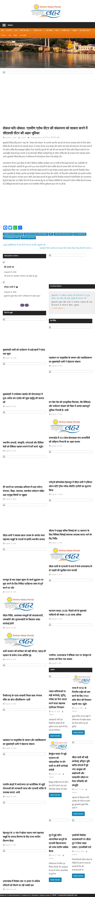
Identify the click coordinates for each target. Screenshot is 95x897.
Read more (55, 736)
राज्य (15, 31)
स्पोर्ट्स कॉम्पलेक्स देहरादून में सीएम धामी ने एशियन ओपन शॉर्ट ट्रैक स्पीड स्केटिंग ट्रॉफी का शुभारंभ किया (70, 486)
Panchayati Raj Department (36, 234)
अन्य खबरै (23, 35)
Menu (10, 25)
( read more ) (58, 308)
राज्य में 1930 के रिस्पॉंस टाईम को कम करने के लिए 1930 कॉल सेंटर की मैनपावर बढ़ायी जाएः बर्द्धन (81, 695)
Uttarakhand (79, 234)
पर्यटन (57, 31)
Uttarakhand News (11, 237)
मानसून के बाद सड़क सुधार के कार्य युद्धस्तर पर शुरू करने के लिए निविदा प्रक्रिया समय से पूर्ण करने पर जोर (23, 583)
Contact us (26, 895)
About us (3, 895)
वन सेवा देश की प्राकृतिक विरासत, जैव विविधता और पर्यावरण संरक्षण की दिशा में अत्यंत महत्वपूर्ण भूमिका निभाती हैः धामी (70, 406)
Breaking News (36, 138)
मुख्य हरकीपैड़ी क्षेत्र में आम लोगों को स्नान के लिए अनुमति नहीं (24, 245)
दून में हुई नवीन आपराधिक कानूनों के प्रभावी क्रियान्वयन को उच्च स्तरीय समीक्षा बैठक (58, 843)
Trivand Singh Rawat (63, 234)
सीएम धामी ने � (11, 267)
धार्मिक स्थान (66, 31)
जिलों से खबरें (8, 313)
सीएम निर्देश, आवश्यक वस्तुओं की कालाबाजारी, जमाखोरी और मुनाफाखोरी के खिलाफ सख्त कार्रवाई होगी (23, 619)
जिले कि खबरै (24, 31)
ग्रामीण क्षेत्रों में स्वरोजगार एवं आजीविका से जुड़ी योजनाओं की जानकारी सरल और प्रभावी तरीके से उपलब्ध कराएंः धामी (24, 788)
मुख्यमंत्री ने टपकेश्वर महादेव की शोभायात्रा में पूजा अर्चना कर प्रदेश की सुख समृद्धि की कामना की (23, 398)
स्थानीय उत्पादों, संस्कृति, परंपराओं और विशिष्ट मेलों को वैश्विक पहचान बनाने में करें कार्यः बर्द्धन (71, 297)
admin (23, 138)
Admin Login (45, 895)
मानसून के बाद (10, 287)
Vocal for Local (28, 237)
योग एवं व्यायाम (85, 31)
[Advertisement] (47, 206)
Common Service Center (13, 234)
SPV (51, 234)
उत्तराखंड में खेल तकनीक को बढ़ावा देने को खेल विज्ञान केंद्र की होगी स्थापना (65, 248)
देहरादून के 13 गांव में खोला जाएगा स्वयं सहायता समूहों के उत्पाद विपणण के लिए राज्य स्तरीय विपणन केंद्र (23, 836)
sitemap (35, 895)
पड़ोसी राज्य (37, 31)
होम (2, 31)
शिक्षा (15, 35)
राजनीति (9, 31)
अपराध (52, 670)
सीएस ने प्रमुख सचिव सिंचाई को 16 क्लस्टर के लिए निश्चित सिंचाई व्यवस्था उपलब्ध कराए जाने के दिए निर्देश (70, 534)
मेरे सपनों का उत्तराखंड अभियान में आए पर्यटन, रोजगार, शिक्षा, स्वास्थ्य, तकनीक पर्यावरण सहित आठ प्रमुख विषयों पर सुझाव (23, 491)
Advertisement (14, 895)
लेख (10, 35)
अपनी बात (46, 138)
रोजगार (3, 35)
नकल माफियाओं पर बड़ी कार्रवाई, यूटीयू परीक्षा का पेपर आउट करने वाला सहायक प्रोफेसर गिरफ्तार (58, 699)
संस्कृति (74, 31)
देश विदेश (49, 31)
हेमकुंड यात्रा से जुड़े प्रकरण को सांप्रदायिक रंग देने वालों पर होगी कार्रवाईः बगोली (58, 761)
